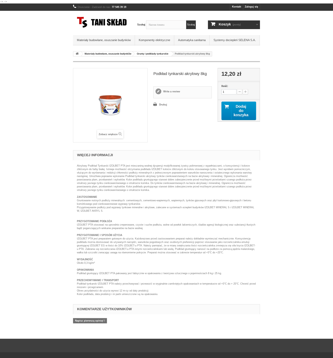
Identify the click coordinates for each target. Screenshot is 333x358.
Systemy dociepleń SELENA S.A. (235, 40)
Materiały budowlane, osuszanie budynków (104, 40)
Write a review (171, 91)
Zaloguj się (251, 6)
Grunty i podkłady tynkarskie (152, 53)
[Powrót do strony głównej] (77, 53)
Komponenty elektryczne (154, 40)
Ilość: (224, 86)
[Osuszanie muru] (102, 22)
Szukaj (141, 24)
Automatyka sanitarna (192, 40)
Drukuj (163, 104)
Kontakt (236, 6)
